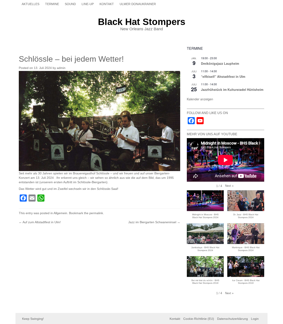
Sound (70, 4)
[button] (229, 186)
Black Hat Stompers (141, 22)
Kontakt (106, 4)
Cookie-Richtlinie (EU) (198, 318)
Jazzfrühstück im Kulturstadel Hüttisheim (232, 89)
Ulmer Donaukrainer (138, 4)
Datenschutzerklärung (232, 318)
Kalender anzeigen (200, 99)
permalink (96, 213)
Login (255, 318)
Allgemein (60, 213)
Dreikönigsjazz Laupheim (220, 63)
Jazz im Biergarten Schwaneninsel (154, 222)
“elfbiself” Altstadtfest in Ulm (223, 76)
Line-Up (88, 4)
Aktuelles (30, 4)
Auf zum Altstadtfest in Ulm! (40, 222)
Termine (52, 4)
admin (61, 68)
